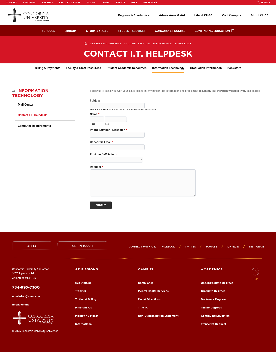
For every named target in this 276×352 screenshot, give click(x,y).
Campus (145, 269)
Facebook (168, 246)
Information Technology (168, 68)
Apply (12, 2)
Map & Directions (149, 299)
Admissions (86, 269)
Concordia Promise (170, 31)
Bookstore (234, 68)
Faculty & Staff (70, 2)
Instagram (256, 246)
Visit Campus (231, 15)
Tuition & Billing (85, 299)
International (83, 324)
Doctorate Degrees (213, 299)
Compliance (146, 282)
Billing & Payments (47, 68)
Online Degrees (211, 307)
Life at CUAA (203, 15)
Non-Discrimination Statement (158, 315)
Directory (150, 2)
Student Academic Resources (126, 68)
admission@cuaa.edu (26, 296)
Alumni (92, 2)
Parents (47, 2)
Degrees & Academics (134, 15)
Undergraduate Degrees (217, 282)
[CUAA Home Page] (28, 15)
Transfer (80, 291)
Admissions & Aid (172, 15)
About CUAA (259, 15)
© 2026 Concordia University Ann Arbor (35, 330)
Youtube (211, 246)
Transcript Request (213, 324)
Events (120, 2)
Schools (48, 31)
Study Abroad (97, 31)
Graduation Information (206, 68)
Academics (212, 269)
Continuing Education (212, 31)
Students (29, 2)
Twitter (190, 246)
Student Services (132, 31)
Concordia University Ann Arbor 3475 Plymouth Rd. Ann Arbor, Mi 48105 (30, 274)
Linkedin (233, 246)
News (106, 2)
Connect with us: (142, 246)
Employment (20, 304)
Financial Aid (83, 307)
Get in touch (82, 246)
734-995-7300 (26, 287)
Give (134, 2)
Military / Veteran (87, 315)
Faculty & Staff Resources (83, 68)
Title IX (143, 307)
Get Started (83, 282)
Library (71, 31)
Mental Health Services (153, 291)
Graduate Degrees (213, 291)
